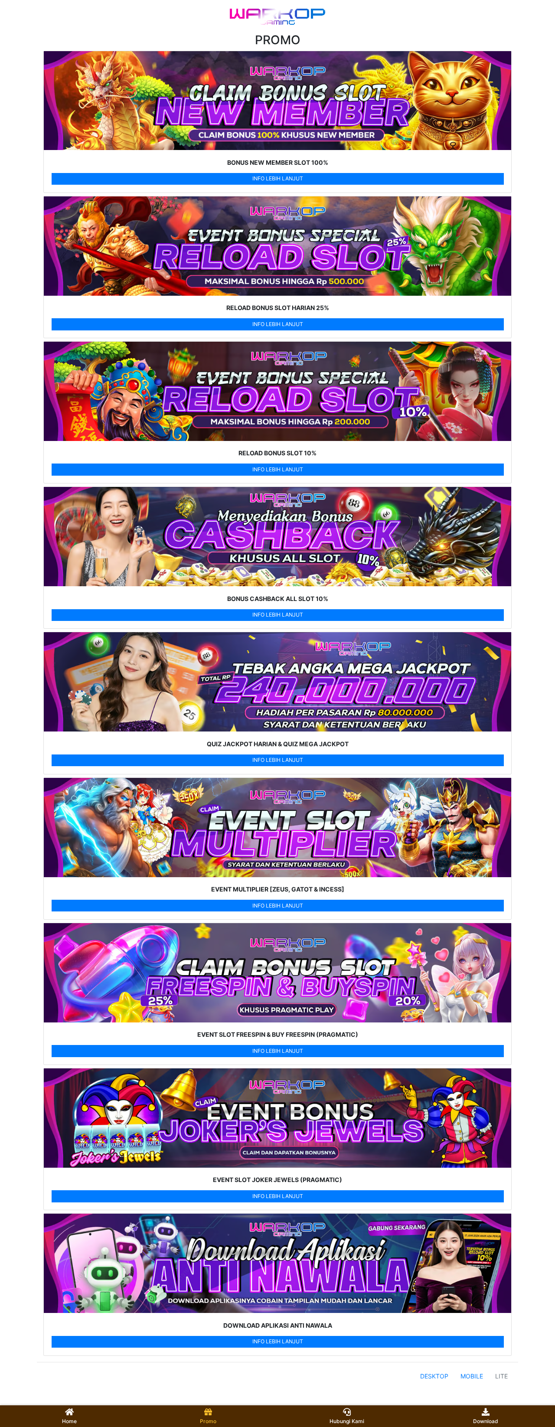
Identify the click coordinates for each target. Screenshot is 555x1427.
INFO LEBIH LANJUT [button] (277, 178)
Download (485, 1421)
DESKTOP (434, 1376)
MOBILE (471, 1376)
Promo (208, 1421)
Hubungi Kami (347, 1421)
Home (69, 1421)
